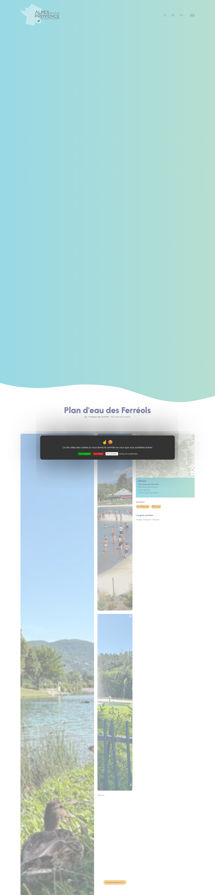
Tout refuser (98, 454)
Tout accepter (84, 454)
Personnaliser (112, 454)
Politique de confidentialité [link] (128, 454)
